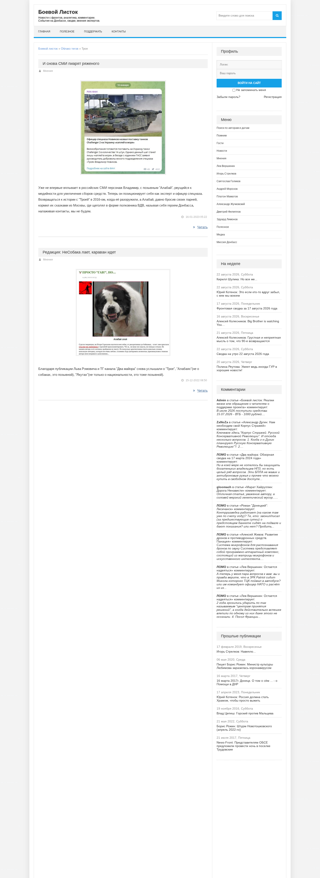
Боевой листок (48, 48)
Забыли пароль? (228, 97)
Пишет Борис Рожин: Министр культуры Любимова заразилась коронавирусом (245, 666)
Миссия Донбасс (227, 242)
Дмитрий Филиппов (229, 211)
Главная (44, 31)
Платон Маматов (227, 196)
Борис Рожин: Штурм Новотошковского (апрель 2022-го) (244, 727)
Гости (220, 143)
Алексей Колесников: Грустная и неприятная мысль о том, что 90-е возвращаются (249, 339)
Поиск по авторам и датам (233, 127)
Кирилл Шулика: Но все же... (237, 279)
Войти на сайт (249, 83)
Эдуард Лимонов (227, 219)
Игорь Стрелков (226, 173)
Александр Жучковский (231, 204)
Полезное (67, 31)
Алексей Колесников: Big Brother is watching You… (248, 322)
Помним (222, 135)
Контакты (119, 31)
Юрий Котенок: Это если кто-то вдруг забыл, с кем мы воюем (248, 293)
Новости (222, 150)
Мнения (48, 70)
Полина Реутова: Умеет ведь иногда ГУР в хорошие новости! (247, 368)
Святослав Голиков (228, 181)
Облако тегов (69, 48)
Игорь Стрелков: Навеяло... (236, 651)
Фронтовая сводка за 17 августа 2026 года (247, 308)
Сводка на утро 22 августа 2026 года (243, 354)
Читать (202, 227)
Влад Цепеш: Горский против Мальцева (245, 713)
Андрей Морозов (227, 188)
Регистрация (273, 97)
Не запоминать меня (251, 90)
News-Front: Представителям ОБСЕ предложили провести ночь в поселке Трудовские (243, 746)
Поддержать (93, 31)
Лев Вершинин (226, 166)
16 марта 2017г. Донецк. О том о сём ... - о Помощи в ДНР (247, 682)
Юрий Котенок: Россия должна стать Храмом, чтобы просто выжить (243, 698)
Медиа (221, 234)
